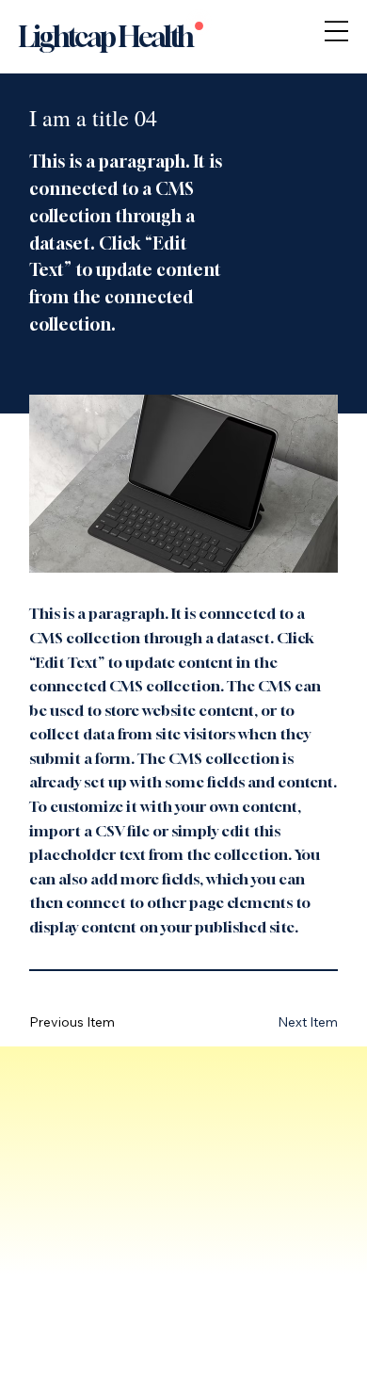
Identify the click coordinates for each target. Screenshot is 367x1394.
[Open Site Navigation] (336, 30)
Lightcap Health (106, 37)
